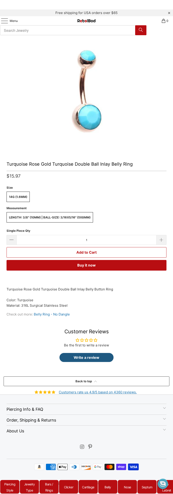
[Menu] (2, 20)
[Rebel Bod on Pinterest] (90, 447)
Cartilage (88, 487)
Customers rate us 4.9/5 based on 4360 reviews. (98, 392)
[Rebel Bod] (86, 20)
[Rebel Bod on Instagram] (82, 447)
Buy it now (86, 265)
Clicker (68, 487)
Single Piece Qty (18, 230)
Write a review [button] (86, 357)
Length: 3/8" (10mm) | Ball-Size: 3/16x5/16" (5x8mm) (50, 217)
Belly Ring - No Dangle (52, 314)
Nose (127, 487)
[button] (163, 484)
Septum (147, 487)
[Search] (140, 30)
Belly (108, 487)
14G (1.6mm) (18, 197)
